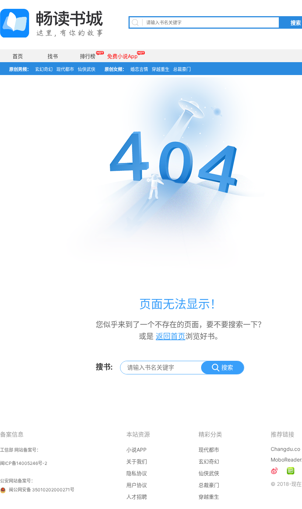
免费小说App (122, 56)
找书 (53, 56)
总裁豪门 (182, 69)
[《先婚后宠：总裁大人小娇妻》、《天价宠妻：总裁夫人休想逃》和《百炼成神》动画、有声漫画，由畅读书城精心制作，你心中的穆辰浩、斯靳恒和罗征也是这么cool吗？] (290, 470)
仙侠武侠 (86, 69)
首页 (18, 56)
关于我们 (136, 461)
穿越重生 (160, 69)
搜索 (227, 367)
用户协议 (136, 485)
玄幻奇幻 (44, 69)
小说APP (136, 449)
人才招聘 (136, 497)
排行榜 (87, 56)
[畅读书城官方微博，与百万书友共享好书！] (274, 470)
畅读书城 (51, 23)
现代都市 (65, 69)
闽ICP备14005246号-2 (23, 463)
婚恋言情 (139, 69)
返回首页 (170, 336)
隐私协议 (136, 473)
